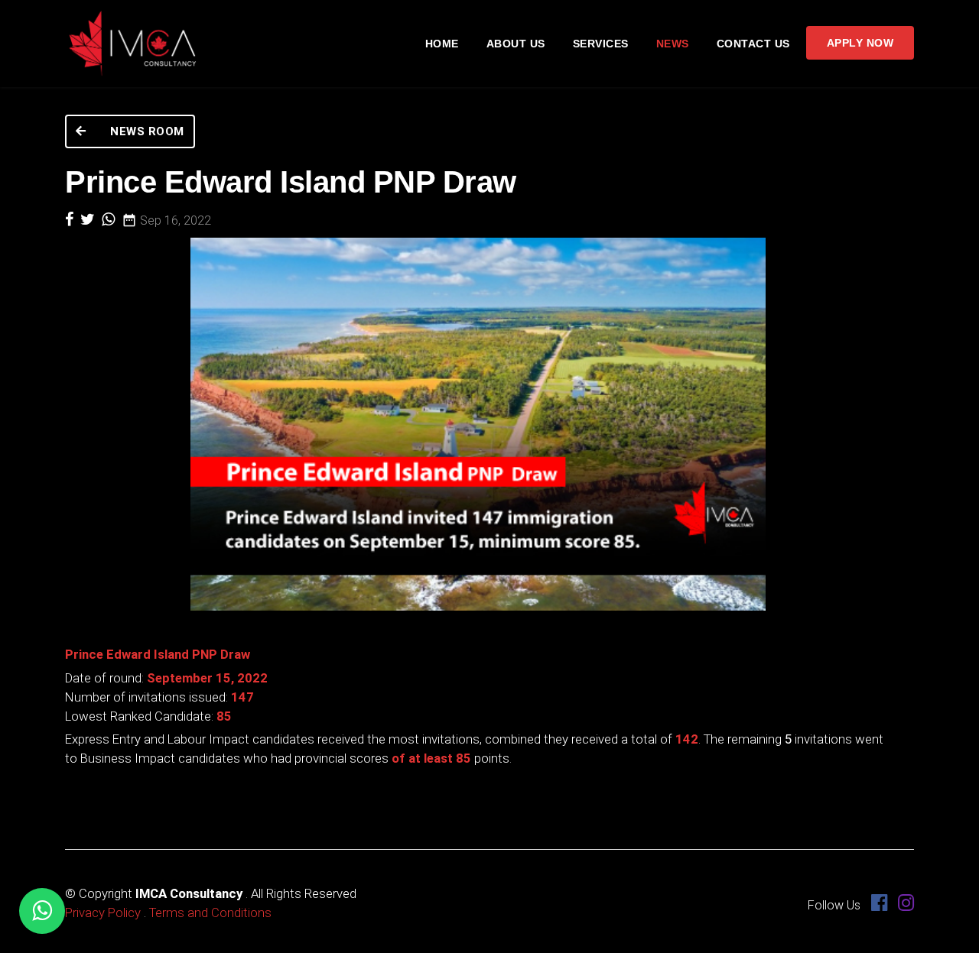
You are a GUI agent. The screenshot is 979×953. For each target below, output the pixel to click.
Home (442, 43)
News (672, 43)
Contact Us (753, 43)
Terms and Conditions (210, 912)
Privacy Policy (103, 912)
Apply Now (860, 43)
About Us (515, 43)
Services (601, 43)
